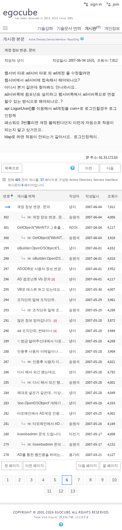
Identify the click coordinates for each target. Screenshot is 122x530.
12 (61, 491)
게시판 (92, 28)
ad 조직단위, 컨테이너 (34, 331)
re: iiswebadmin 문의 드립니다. (52, 444)
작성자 (74, 196)
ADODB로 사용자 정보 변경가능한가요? (49, 269)
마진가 (74, 434)
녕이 (20, 60)
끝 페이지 (110, 466)
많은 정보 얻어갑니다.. (35, 320)
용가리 (74, 455)
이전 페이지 (34, 466)
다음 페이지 (87, 466)
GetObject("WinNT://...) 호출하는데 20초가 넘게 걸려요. (60, 227)
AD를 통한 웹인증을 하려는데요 (42, 455)
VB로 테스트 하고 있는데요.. (39, 289)
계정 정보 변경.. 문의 (33, 207)
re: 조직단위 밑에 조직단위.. (49, 310)
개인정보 (112, 28)
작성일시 (92, 196)
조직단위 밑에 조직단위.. (36, 300)
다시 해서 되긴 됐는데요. (36, 372)
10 (114, 480)
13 (72, 491)
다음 (110, 168)
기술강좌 (45, 28)
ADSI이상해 (78, 227)
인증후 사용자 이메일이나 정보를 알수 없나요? (54, 351)
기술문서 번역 (69, 28)
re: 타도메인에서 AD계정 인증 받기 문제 (59, 424)
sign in (95, 3)
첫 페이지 (12, 466)
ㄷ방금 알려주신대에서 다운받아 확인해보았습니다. (58, 341)
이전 (88, 168)
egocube (20, 12)
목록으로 (12, 168)
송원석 (74, 217)
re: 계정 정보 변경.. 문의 (46, 217)
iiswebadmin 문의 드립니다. (39, 434)
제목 (31, 196)
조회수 (112, 196)
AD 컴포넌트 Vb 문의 (34, 279)
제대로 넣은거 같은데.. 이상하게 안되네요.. (51, 393)
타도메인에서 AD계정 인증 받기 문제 (46, 413)
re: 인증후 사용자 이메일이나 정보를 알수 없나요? (67, 362)
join (115, 3)
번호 (6, 196)
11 (49, 491)
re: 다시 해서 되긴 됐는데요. (49, 382)
